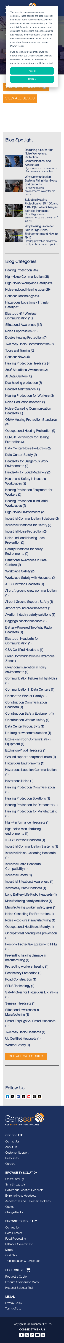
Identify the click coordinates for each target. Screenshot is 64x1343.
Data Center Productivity (22, 726)
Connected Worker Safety (23, 696)
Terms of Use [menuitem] (13, 1309)
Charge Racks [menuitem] (14, 1212)
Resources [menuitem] (11, 1158)
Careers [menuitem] (10, 1164)
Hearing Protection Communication (30, 787)
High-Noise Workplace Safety (26, 283)
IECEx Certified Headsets (23, 840)
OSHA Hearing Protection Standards (31, 419)
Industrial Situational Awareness (27, 881)
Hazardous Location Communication (31, 770)
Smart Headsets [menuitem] (15, 1185)
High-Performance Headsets (25, 822)
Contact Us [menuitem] (12, 1142)
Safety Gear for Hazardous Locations (31, 992)
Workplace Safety (17, 571)
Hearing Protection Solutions (25, 798)
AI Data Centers (16, 376)
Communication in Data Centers (27, 689)
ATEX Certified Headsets (22, 584)
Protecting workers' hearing (24, 966)
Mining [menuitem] (9, 1250)
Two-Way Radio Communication (27, 344)
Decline (32, 79)
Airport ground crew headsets (26, 608)
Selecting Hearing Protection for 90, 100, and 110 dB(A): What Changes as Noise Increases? (41, 210)
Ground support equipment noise (28, 757)
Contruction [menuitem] (12, 1228)
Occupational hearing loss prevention (31, 933)
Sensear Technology (19, 296)
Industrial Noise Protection (23, 531)
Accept (32, 71)
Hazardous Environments (22, 763)
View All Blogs (20, 98)
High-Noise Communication (24, 276)
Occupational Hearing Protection (28, 431)
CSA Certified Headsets (22, 649)
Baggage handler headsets (23, 621)
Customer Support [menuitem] (16, 1153)
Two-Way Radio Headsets (23, 1032)
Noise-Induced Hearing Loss (25, 289)
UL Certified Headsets (20, 1038)
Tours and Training (17, 350)
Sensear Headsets (18, 1003)
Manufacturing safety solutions (26, 901)
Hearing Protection (18, 270)
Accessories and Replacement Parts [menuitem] (27, 1201)
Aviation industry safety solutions (28, 614)
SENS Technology (17, 986)
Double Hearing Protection (23, 337)
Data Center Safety (19, 455)
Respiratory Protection (21, 973)
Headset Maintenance (20, 389)
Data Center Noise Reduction (26, 448)
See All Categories (26, 1056)
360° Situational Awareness (24, 370)
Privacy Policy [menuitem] (13, 1303)
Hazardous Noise (17, 781)
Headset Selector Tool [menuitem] (19, 1288)
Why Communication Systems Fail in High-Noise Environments (41, 186)
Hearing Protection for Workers (27, 395)
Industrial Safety (16, 875)
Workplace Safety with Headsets (28, 577)
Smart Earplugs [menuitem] (14, 1179)
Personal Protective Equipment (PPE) (31, 944)
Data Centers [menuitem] (13, 1233)
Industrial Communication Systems (29, 846)
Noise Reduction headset (23, 402)
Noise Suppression (18, 331)
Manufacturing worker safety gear (28, 907)
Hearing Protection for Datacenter (29, 805)
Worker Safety (15, 1045)
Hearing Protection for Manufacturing (31, 811)
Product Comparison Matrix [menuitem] (22, 1282)
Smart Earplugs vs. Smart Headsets (30, 1021)
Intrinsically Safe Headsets (23, 888)
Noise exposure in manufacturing (28, 920)
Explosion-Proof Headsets (23, 750)
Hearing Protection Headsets (25, 363)
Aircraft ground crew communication (31, 590)
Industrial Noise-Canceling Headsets (30, 853)
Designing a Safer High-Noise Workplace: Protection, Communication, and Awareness (41, 161)
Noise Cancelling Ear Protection (27, 914)
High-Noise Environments (22, 512)
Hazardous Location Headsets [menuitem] (24, 1190)
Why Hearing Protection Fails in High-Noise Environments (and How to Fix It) (41, 235)
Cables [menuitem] (9, 1207)
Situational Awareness (20, 324)
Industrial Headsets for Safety (26, 525)
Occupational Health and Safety (27, 926)
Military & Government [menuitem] (19, 1244)
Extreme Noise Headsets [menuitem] (20, 1196)
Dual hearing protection (21, 382)
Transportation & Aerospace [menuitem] (22, 1261)
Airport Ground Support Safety (27, 601)
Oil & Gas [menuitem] (11, 1255)
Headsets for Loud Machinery (25, 472)
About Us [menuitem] (11, 1147)
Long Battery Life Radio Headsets (29, 894)
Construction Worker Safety (25, 720)
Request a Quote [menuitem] (16, 1277)
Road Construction (18, 979)
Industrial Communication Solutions (30, 518)
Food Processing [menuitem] (15, 1239)
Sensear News (15, 357)
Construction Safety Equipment (27, 713)
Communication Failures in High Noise (31, 678)
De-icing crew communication (26, 733)
